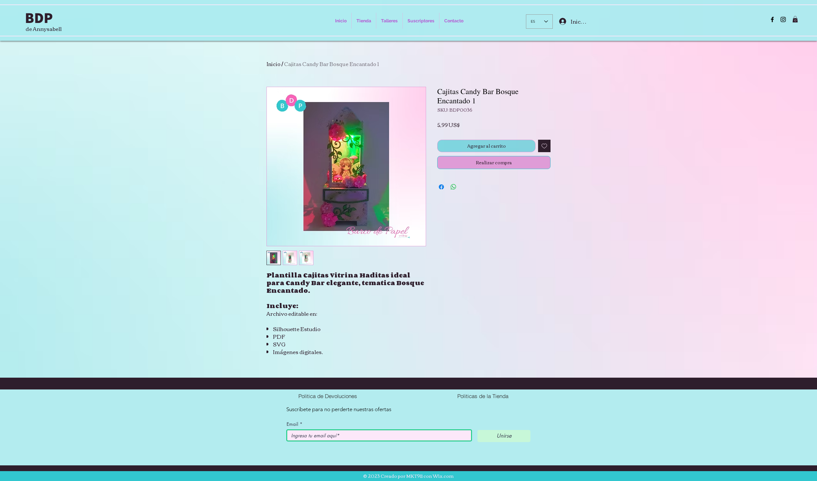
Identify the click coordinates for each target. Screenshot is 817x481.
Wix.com (443, 476)
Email (292, 424)
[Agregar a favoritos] (544, 146)
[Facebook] (772, 19)
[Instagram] (783, 19)
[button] (795, 19)
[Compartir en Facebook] (441, 187)
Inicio (273, 64)
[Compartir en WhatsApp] (453, 187)
